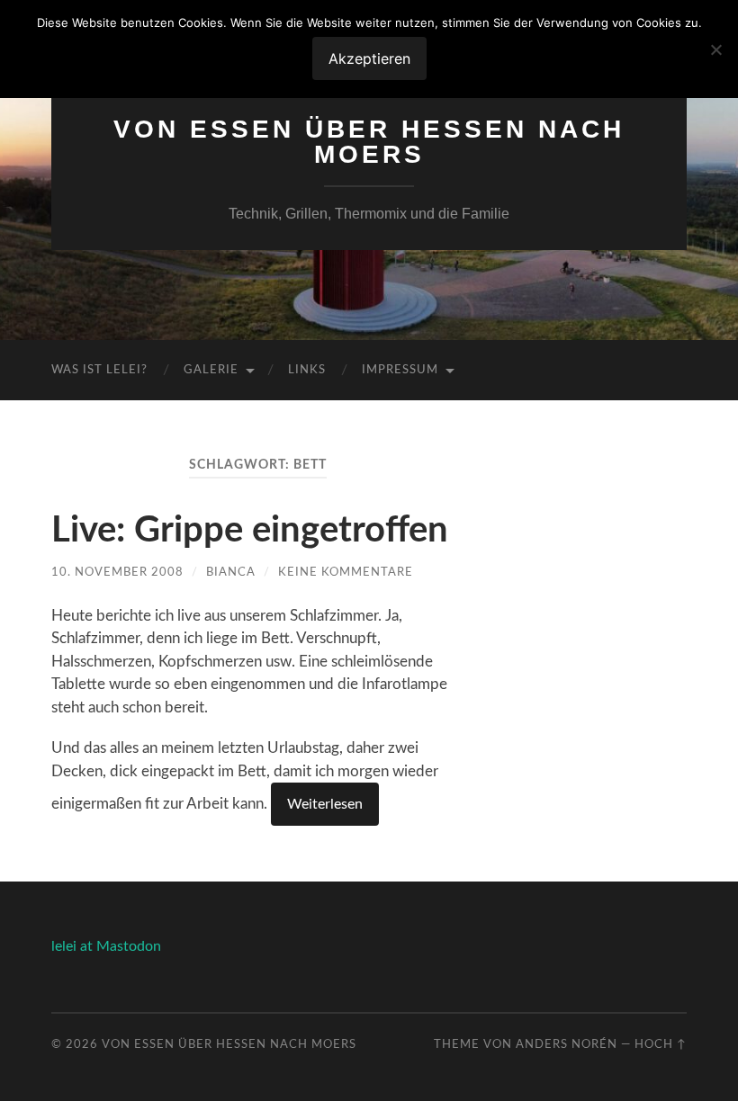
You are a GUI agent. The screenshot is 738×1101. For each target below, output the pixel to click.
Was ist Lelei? (99, 370)
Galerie (211, 370)
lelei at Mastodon (106, 946)
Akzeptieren (369, 58)
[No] (715, 49)
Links (307, 370)
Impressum (400, 370)
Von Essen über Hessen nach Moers (369, 141)
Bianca (231, 572)
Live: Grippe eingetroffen (249, 531)
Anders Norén (566, 1044)
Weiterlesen (325, 804)
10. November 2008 (117, 572)
